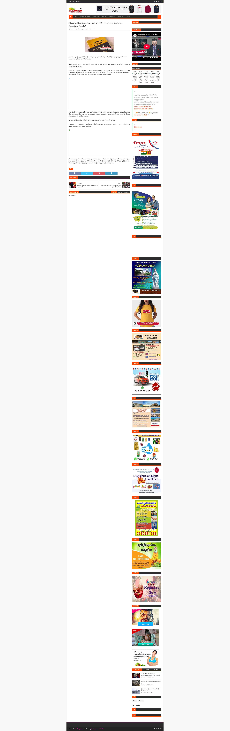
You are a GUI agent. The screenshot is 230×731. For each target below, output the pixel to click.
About (73, 1)
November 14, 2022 (140, 115)
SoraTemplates (78, 729)
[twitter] (156, 1)
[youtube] (159, 1)
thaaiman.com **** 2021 (97, 729)
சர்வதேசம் (141, 701)
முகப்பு (75, 16)
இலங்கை (135, 701)
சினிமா (104, 16)
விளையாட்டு (96, 16)
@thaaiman (138, 127)
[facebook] (154, 1)
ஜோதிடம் (120, 16)
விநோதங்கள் (112, 16)
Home (70, 1)
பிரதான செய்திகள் (85, 16)
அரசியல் (128, 16)
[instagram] (160, 1)
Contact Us (78, 1)
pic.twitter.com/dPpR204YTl (143, 109)
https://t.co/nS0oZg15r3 (142, 106)
